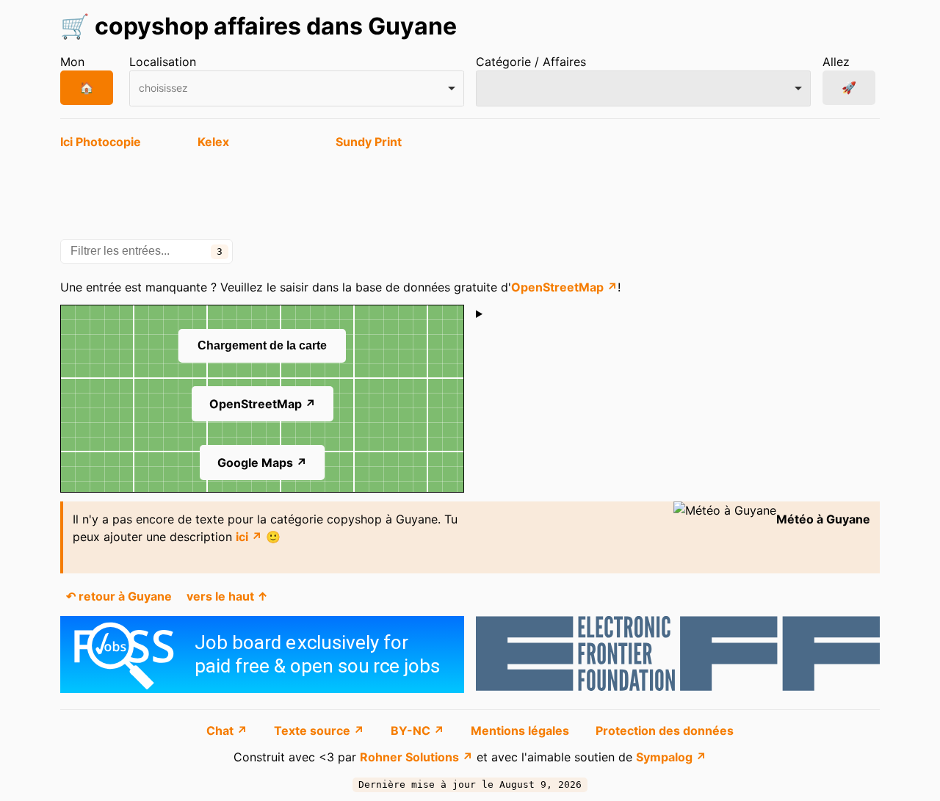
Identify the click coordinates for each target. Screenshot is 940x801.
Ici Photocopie (100, 141)
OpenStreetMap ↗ (564, 287)
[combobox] (296, 88)
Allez (836, 61)
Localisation (162, 61)
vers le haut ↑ (227, 596)
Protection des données (665, 730)
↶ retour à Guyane (119, 596)
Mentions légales (521, 730)
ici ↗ (249, 536)
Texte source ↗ (320, 730)
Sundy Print (369, 141)
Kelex (213, 141)
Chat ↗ (228, 730)
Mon (72, 61)
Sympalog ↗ (671, 757)
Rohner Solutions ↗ (416, 757)
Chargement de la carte (262, 345)
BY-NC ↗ (419, 730)
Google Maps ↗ (262, 462)
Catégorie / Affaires (531, 61)
